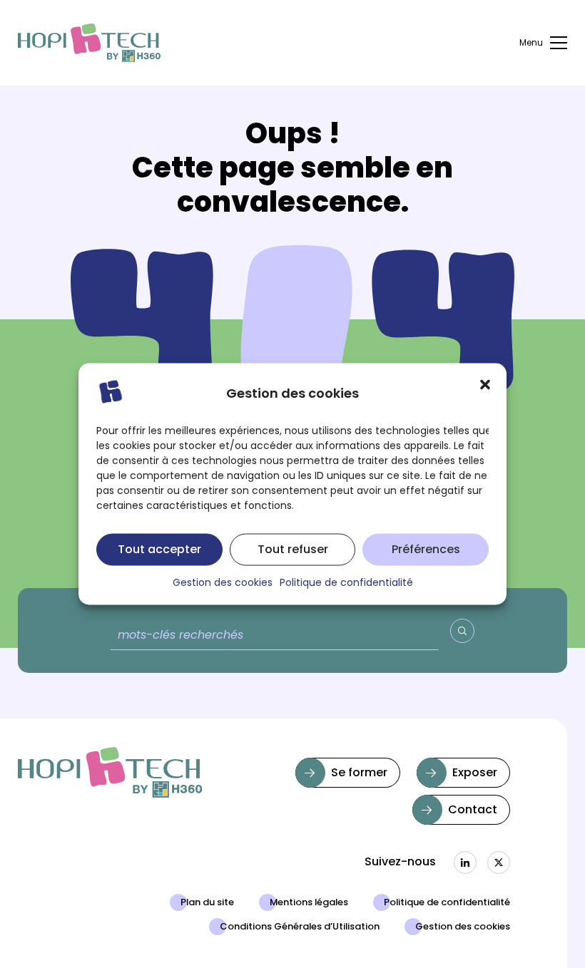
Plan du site (207, 903)
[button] (485, 385)
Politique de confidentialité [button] (346, 584)
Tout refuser (293, 549)
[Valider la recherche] (462, 631)
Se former (359, 773)
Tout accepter (159, 549)
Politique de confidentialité (447, 903)
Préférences (426, 549)
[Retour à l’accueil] (89, 43)
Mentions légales (309, 903)
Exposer (474, 773)
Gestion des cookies (462, 927)
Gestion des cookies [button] (223, 584)
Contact (472, 810)
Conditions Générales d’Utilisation (300, 927)
